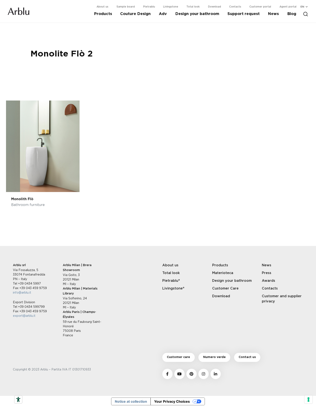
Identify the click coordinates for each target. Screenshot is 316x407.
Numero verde (214, 357)
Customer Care (225, 288)
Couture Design (135, 14)
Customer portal (260, 6)
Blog (291, 14)
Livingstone (170, 6)
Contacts (235, 6)
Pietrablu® (171, 280)
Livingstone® (173, 288)
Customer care (178, 357)
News (273, 14)
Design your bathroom (197, 14)
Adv (163, 14)
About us (102, 6)
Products (103, 14)
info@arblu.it (22, 292)
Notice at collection (131, 401)
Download (214, 6)
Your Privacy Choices (172, 401)
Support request (243, 14)
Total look (193, 6)
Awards (268, 280)
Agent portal (287, 6)
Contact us (247, 357)
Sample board (126, 6)
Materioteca (222, 273)
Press (266, 273)
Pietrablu (149, 6)
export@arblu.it (24, 315)
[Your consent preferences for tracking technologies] (308, 399)
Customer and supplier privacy (282, 298)
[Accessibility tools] (18, 399)
